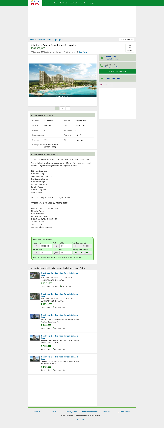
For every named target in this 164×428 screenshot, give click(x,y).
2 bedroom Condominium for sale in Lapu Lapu (59, 274)
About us (36, 411)
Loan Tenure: (57, 250)
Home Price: (37, 243)
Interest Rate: (38, 250)
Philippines (41, 39)
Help (54, 411)
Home (32, 39)
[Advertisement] (82, 21)
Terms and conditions (90, 411)
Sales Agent (83, 52)
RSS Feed (80, 419)
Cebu (49, 39)
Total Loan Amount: (79, 243)
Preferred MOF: (58, 243)
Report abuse (107, 85)
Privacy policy (71, 411)
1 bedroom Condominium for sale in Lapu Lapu (59, 295)
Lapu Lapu (57, 39)
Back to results (127, 39)
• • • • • (111, 65)
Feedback (106, 411)
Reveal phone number (111, 67)
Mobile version (124, 411)
